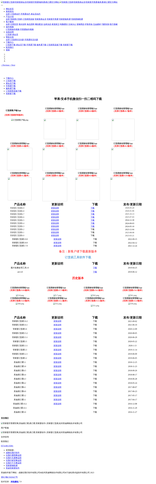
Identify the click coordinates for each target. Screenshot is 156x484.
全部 (8, 14)
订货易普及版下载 (13, 91)
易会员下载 (11, 83)
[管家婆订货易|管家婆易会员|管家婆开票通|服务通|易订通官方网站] (78, 2)
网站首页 (10, 9)
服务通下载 (11, 88)
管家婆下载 (11, 94)
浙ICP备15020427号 (9, 477)
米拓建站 (15, 482)
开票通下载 (11, 86)
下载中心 (10, 78)
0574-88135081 (7, 446)
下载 (92, 208)
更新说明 (55, 208)
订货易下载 (11, 81)
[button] (5, 65)
